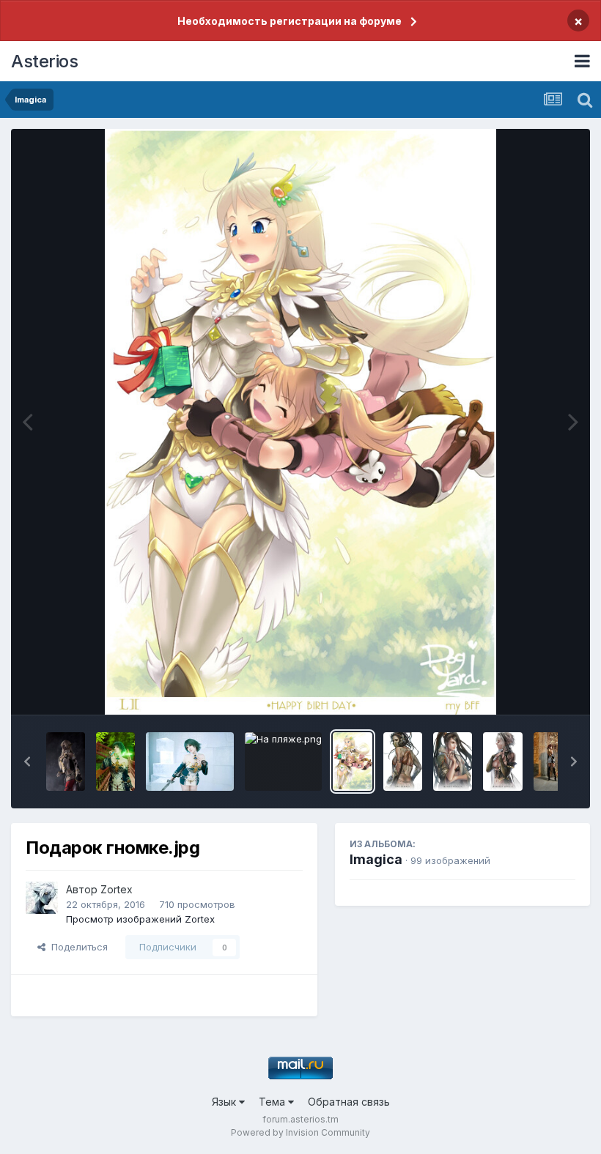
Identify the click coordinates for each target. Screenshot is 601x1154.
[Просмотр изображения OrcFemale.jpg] (402, 761)
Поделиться (76, 947)
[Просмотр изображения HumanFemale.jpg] (452, 761)
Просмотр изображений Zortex (140, 919)
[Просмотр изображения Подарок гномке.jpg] (352, 761)
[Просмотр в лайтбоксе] (300, 422)
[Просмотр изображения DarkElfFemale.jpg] (502, 761)
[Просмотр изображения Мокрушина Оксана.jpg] (190, 761)
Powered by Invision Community (300, 1132)
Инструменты (525, 688)
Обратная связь (349, 1101)
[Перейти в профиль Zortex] (42, 898)
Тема (273, 1101)
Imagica (376, 859)
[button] (27, 761)
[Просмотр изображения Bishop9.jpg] (553, 761)
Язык (225, 1101)
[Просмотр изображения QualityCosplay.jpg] (65, 761)
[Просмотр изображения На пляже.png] (283, 761)
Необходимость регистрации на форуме (289, 21)
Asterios (44, 61)
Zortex (116, 889)
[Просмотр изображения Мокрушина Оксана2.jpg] (115, 761)
